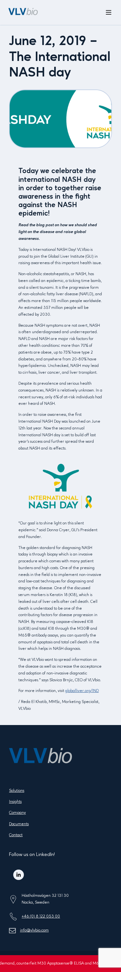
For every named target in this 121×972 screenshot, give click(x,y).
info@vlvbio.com (34, 930)
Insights (15, 802)
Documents (19, 824)
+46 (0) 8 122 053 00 (41, 916)
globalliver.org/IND (82, 691)
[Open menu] (109, 13)
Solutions (16, 791)
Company (17, 813)
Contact (16, 835)
